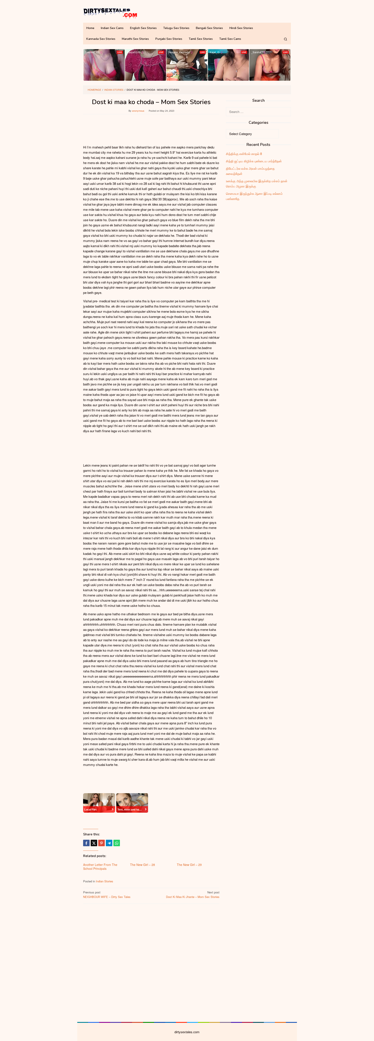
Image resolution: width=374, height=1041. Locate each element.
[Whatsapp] (116, 843)
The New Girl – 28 (142, 864)
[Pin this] (101, 843)
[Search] (285, 39)
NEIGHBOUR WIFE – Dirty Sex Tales (107, 894)
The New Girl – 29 (189, 864)
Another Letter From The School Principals (100, 866)
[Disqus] (151, 962)
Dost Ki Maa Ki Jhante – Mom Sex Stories (192, 894)
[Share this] (86, 843)
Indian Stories (104, 881)
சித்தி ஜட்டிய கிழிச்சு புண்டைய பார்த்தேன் (254, 161)
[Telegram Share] (109, 843)
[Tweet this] (94, 843)
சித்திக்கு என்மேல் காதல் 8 (244, 153)
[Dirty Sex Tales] (110, 12)
